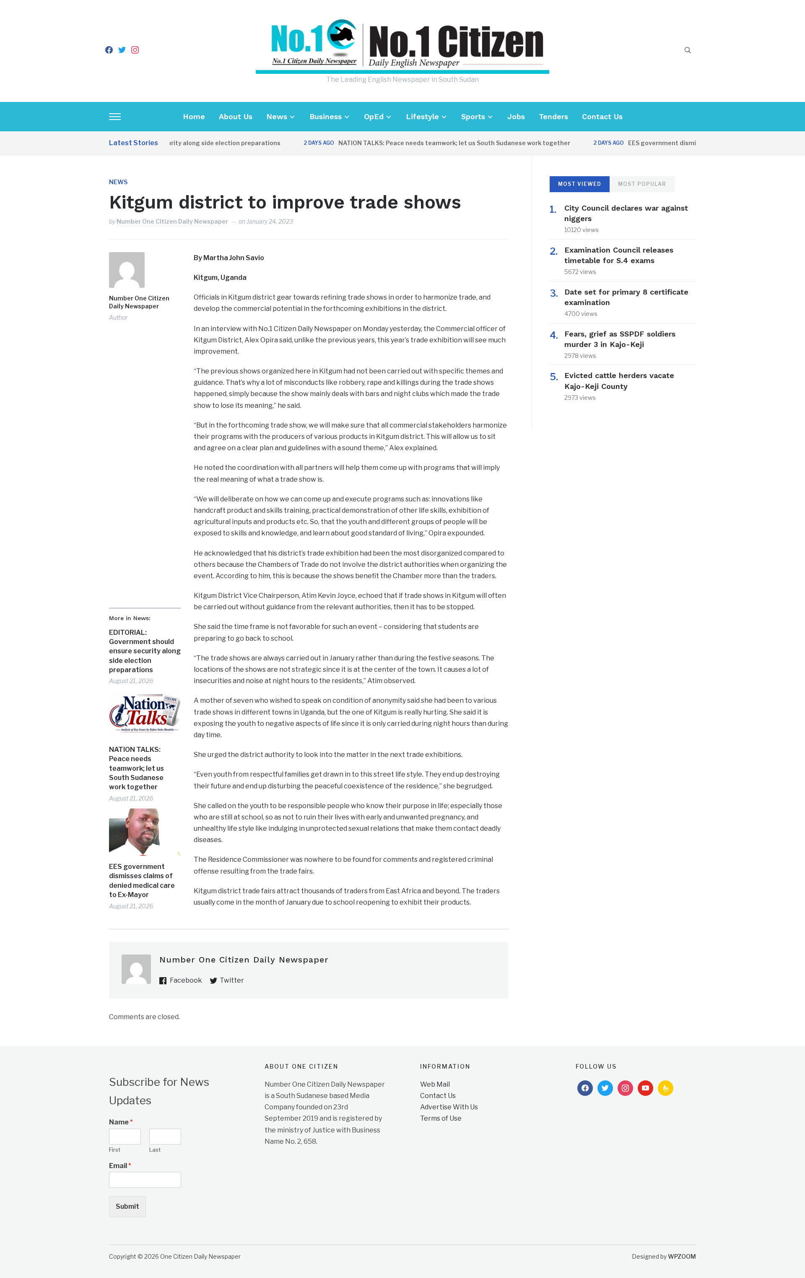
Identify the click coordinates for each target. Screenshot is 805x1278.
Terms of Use (441, 1118)
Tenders (553, 116)
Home (194, 116)
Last (155, 1149)
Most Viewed (579, 184)
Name (121, 1122)
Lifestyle (422, 116)
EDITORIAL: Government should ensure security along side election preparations (145, 651)
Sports (473, 116)
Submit (127, 1206)
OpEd (374, 116)
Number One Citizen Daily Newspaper (172, 221)
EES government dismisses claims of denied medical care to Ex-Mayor (142, 881)
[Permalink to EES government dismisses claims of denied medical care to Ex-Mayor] (145, 832)
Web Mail (435, 1084)
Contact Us (602, 116)
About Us (235, 116)
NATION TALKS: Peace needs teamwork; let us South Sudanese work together (433, 142)
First (114, 1149)
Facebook (186, 980)
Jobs (516, 116)
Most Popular (642, 184)
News (276, 116)
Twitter (232, 980)
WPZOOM (682, 1256)
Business (325, 116)
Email (120, 1166)
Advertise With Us (449, 1107)
